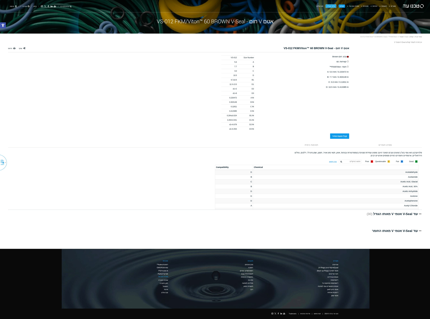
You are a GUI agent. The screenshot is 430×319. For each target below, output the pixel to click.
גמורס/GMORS (162, 268)
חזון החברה (164, 283)
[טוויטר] (45, 6)
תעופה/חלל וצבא (247, 274)
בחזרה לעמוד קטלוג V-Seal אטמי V (407, 42)
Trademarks (293, 314)
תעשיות (384, 6)
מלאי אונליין (331, 6)
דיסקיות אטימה (332, 292)
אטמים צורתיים (333, 277)
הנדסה (374, 6)
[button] (3, 163)
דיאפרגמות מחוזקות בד (330, 283)
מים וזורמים (249, 264)
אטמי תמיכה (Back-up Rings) (327, 271)
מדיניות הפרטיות (305, 314)
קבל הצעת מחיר (339, 136)
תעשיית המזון (248, 286)
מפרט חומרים (385, 145)
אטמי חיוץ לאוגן (332, 289)
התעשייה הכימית (247, 277)
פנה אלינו (319, 6)
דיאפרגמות (334, 280)
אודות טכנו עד (354, 6)
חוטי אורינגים (333, 274)
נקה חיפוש (333, 162)
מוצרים (393, 6)
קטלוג (342, 6)
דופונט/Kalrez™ (162, 264)
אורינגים (335, 264)
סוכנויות (365, 6)
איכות (166, 289)
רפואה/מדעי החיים (246, 271)
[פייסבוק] (48, 6)
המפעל (165, 286)
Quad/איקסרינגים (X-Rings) (328, 268)
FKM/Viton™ (392, 37)
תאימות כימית (311, 145)
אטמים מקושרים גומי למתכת (328, 286)
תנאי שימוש (317, 314)
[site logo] (413, 6)
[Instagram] (42, 6)
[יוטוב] (55, 6)
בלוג (35, 6)
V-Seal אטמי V (403, 37)
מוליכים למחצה (247, 283)
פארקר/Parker (163, 274)
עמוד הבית (418, 37)
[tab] (385, 145)
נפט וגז (250, 280)
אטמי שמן (334, 296)
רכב (251, 289)
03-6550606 (64, 6)
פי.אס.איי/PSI (163, 271)
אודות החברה (163, 280)
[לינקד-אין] (52, 6)
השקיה (250, 268)
